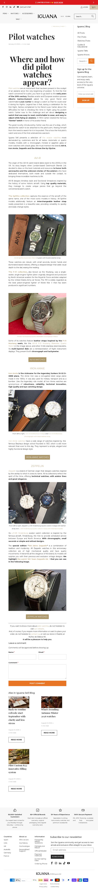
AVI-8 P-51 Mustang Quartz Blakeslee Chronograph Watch (37, 336)
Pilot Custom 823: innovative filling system (17, 769)
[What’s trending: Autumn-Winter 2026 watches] (51, 702)
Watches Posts (83, 41)
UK (5, 846)
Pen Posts (81, 37)
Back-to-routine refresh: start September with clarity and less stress (17, 716)
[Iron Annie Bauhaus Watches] (37, 431)
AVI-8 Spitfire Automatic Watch (25, 258)
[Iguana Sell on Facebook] (3, 7)
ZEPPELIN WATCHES (37, 617)
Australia (7, 849)
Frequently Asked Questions (39, 841)
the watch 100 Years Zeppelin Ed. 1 (33, 559)
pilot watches (43, 626)
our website (39, 629)
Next (63, 26)
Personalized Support (24, 850)
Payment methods (38, 855)
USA (5, 843)
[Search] (93, 16)
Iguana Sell (57, 874)
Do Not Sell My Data (40, 859)
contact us (35, 634)
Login (85, 7)
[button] (6, 13)
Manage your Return (40, 847)
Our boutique (24, 846)
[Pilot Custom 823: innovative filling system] (18, 756)
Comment (13, 663)
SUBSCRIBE (57, 857)
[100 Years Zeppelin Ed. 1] (37, 610)
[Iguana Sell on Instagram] (6, 7)
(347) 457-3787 (25, 7)
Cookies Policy (55, 886)
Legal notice (43, 884)
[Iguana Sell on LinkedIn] (10, 7)
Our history (23, 843)
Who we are (24, 840)
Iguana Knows (83, 55)
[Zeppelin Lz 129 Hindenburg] (37, 523)
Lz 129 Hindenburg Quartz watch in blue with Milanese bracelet (41, 528)
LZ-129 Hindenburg (20, 533)
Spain (6, 840)
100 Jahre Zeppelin (38, 546)
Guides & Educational (82, 46)
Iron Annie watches (16, 441)
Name (11, 652)
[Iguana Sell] (47, 16)
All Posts (81, 33)
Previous (56, 26)
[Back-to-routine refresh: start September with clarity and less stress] (18, 702)
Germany (7, 853)
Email (41, 652)
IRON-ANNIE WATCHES (37, 457)
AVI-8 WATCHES (37, 360)
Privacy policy (43, 886)
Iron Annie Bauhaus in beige (35, 434)
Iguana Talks (82, 51)
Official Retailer (41, 851)
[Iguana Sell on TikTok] (14, 7)
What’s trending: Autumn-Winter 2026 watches (50, 713)
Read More (16, 740)
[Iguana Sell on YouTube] (18, 7)
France (6, 856)
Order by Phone (41, 864)
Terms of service (54, 884)
